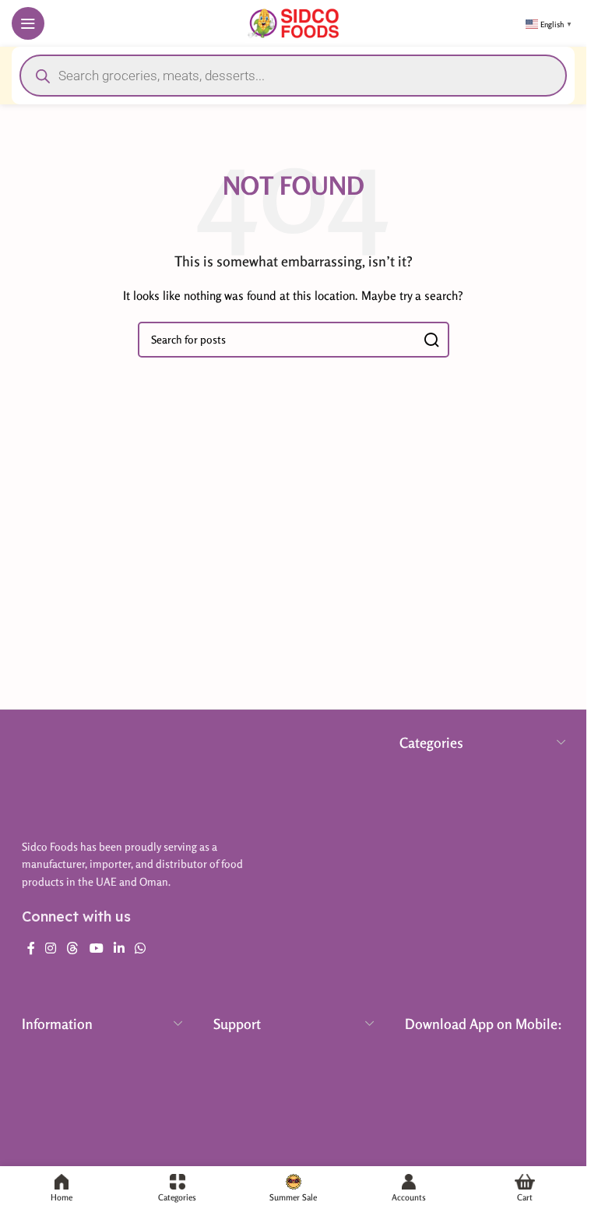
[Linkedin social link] (118, 948)
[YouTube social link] (96, 948)
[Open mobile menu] (28, 23)
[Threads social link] (73, 948)
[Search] (431, 340)
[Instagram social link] (51, 948)
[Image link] (100, 777)
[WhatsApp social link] (140, 948)
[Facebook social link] (31, 948)
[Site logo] (293, 21)
